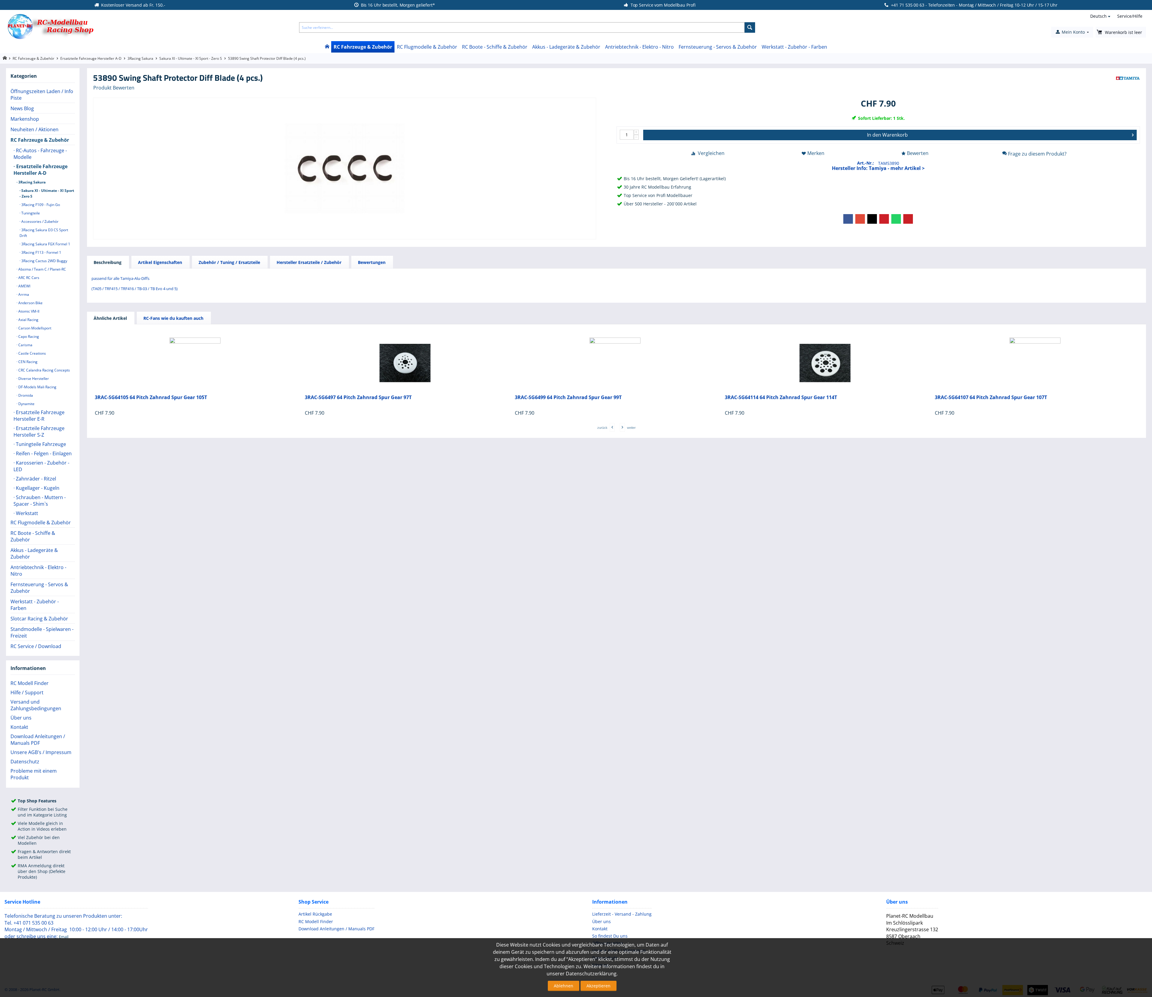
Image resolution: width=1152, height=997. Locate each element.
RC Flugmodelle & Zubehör (427, 47)
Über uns (21, 717)
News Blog (22, 108)
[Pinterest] (884, 219)
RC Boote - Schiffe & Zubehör (494, 47)
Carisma (24, 344)
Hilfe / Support (27, 692)
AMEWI (23, 286)
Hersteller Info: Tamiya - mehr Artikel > (878, 168)
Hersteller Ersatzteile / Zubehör (309, 262)
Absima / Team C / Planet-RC (41, 269)
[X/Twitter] (872, 219)
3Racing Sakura (140, 58)
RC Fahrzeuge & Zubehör (363, 47)
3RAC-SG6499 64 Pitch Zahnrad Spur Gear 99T (568, 397)
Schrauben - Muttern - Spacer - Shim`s (40, 500)
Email (63, 936)
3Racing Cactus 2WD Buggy (43, 260)
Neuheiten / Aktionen (34, 129)
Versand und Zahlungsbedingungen (35, 705)
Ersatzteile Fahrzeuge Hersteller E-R (39, 415)
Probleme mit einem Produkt (33, 774)
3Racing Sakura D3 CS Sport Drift (44, 232)
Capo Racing (28, 336)
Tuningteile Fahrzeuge (40, 444)
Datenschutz (24, 761)
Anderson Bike (30, 302)
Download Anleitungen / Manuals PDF (37, 739)
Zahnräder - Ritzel (35, 478)
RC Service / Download (35, 646)
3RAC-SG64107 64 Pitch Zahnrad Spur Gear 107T (991, 397)
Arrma (23, 294)
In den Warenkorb (887, 135)
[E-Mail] (908, 219)
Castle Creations (31, 353)
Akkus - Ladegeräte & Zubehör (566, 47)
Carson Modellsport (34, 328)
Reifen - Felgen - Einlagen (43, 453)
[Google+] (860, 219)
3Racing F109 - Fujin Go (40, 204)
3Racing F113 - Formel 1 (40, 252)
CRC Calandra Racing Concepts (43, 370)
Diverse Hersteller (33, 378)
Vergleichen (711, 153)
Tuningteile (30, 213)
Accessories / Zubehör (39, 221)
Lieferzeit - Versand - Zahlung (622, 914)
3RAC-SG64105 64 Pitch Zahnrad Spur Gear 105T (151, 397)
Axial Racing (27, 319)
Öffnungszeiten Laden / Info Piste (41, 94)
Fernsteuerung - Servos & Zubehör (718, 47)
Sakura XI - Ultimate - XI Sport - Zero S (190, 58)
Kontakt (19, 727)
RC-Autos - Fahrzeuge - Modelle (40, 153)
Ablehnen (563, 986)
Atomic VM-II (28, 311)
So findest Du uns (610, 936)
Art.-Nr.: (865, 163)
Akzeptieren (598, 986)
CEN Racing (27, 361)
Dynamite (25, 403)
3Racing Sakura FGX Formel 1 (45, 244)
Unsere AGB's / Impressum (40, 752)
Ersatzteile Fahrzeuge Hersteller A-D (91, 58)
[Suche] (750, 27)
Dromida (25, 395)
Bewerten (917, 153)
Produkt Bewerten (113, 87)
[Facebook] (848, 219)
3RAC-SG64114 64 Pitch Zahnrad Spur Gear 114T (781, 397)
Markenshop (24, 119)
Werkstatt (26, 513)
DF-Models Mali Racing (36, 386)
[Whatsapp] (896, 219)
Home (326, 47)
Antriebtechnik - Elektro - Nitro (639, 47)
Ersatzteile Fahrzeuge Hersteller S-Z (39, 431)
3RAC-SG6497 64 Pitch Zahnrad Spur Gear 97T (358, 397)
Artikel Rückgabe (315, 914)
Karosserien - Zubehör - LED (41, 466)
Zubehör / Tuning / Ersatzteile (229, 262)
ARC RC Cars (28, 277)
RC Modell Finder (29, 683)
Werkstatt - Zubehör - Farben (794, 47)
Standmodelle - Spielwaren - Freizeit (42, 632)
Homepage (4, 58)
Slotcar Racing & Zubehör (39, 618)
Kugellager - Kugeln (37, 488)
